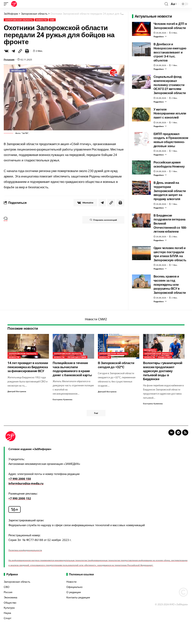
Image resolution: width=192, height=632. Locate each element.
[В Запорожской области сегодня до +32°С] (118, 346)
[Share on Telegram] (13, 51)
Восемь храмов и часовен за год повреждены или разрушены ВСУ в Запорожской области (170, 284)
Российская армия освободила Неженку (169, 164)
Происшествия (77, 357)
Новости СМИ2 (96, 319)
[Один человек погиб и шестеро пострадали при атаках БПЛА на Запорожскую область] (141, 253)
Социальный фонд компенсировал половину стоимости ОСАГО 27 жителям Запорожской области (170, 85)
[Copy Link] (20, 51)
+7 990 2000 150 (19, 479)
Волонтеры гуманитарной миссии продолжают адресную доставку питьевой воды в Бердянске (162, 371)
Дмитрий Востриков (17, 391)
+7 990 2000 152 (19, 498)
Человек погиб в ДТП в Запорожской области (170, 26)
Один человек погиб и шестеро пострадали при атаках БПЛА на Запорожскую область (170, 254)
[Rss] (185, 432)
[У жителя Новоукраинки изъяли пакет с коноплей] (141, 115)
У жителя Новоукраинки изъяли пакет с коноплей (170, 113)
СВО (52, 20)
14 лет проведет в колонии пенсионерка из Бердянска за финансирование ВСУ (28, 367)
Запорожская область (19, 20)
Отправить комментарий (105, 219)
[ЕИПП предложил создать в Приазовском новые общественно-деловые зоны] (141, 139)
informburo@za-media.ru (26, 483)
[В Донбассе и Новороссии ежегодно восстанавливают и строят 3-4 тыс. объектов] (141, 49)
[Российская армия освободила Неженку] (141, 167)
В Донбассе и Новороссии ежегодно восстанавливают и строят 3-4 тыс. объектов (170, 52)
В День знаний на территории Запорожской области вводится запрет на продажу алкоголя (170, 191)
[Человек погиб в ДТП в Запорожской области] (141, 29)
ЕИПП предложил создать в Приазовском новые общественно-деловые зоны (171, 140)
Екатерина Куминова (62, 399)
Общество (164, 357)
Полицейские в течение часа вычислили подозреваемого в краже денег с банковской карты (72, 369)
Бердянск (150, 350)
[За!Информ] (14, 4)
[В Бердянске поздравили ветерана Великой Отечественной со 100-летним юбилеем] (141, 221)
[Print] (27, 51)
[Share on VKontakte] (6, 51)
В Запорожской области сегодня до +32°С (116, 365)
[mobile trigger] (7, 4)
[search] (166, 4)
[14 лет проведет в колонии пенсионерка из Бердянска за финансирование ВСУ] (28, 346)
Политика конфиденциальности (25, 550)
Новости (41, 20)
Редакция (9, 59)
